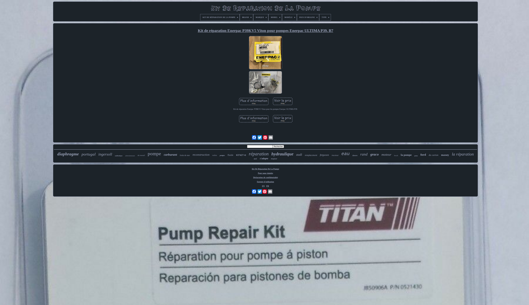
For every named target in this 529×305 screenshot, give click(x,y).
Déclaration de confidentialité (265, 177)
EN (263, 186)
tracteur (335, 155)
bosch (396, 155)
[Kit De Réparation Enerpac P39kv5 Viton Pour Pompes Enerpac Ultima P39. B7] (265, 53)
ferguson (324, 154)
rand (364, 154)
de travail (141, 155)
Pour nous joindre (265, 173)
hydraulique (282, 153)
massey (445, 154)
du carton (433, 155)
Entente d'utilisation (265, 182)
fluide (230, 155)
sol (255, 159)
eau (345, 153)
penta (416, 155)
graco (374, 154)
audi (299, 154)
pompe (154, 153)
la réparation (463, 154)
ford (423, 154)
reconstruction (201, 154)
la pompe (406, 154)
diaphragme (68, 154)
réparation (259, 153)
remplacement (311, 155)
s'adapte (264, 158)
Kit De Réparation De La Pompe (265, 169)
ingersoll (105, 154)
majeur (274, 158)
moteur (386, 154)
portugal (89, 154)
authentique (118, 155)
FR (267, 186)
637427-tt (241, 155)
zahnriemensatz (130, 155)
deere (354, 155)
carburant (170, 154)
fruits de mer (185, 155)
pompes (222, 155)
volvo (214, 155)
